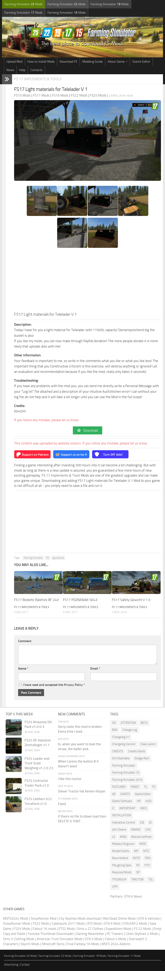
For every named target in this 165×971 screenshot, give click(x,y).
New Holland (120, 858)
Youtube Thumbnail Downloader (51, 934)
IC (113, 808)
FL (145, 787)
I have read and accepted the (54, 685)
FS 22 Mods (142, 929)
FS (47, 557)
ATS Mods (94, 923)
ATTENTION (128, 723)
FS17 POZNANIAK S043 (80, 600)
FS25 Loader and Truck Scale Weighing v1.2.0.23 (39, 763)
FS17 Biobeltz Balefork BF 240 (36, 600)
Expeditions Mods (118, 929)
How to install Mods (41, 61)
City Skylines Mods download (80, 918)
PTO (147, 865)
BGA (115, 730)
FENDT (135, 787)
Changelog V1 (120, 737)
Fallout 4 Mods (115, 939)
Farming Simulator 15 (125, 772)
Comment (24, 641)
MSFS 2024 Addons (116, 944)
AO (114, 723)
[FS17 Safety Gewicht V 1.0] (136, 582)
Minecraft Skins (53, 944)
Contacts (36, 70)
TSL (150, 879)
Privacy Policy (73, 685)
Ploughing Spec (121, 865)
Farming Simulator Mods (23, 4)
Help (22, 70)
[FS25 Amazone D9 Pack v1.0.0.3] (14, 727)
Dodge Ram (141, 758)
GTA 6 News (133, 896)
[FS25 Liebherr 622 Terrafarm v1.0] (14, 804)
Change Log (129, 730)
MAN (123, 837)
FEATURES (119, 787)
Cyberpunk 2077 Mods (68, 923)
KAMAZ (135, 829)
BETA (144, 723)
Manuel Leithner (141, 837)
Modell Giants (120, 851)
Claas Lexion (148, 744)
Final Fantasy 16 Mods (83, 944)
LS (113, 837)
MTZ (146, 851)
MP (136, 851)
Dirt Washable (121, 758)
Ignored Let (58, 557)
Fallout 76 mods (44, 929)
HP (139, 801)
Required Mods (121, 872)
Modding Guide (92, 61)
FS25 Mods (22, 929)
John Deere (119, 829)
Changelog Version (124, 744)
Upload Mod (14, 61)
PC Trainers (115, 934)
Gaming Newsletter (90, 934)
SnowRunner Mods (16, 923)
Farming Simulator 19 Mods (89, 956)
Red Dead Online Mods (119, 918)
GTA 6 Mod (112, 923)
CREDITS (117, 751)
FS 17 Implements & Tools (37, 79)
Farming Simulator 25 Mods (20, 956)
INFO (143, 808)
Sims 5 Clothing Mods (18, 939)
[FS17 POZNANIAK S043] (87, 582)
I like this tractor (69, 779)
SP (138, 872)
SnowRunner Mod (43, 918)
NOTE (136, 858)
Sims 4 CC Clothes (90, 929)
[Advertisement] (87, 281)
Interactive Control (123, 822)
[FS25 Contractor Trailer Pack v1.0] (14, 786)
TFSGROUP (119, 879)
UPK (115, 886)
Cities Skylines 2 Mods (142, 934)
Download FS (68, 61)
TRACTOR (137, 879)
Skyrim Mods (30, 944)
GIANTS (125, 794)
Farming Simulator (33, 557)
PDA (148, 858)
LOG (148, 829)
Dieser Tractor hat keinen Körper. (82, 791)
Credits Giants (136, 751)
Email (95, 668)
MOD (142, 844)
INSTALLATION (121, 815)
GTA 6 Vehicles (149, 918)
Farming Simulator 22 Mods (55, 956)
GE (114, 794)
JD (150, 822)
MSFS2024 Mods (15, 918)
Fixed (62, 804)
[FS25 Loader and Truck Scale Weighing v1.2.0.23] (14, 764)
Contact (25, 964)
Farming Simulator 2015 (127, 780)
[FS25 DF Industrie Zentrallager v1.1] (14, 746)
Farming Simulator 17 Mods (124, 956)
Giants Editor (141, 61)
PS (138, 865)
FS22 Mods (41, 923)
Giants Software (122, 801)
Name (23, 668)
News (10, 70)
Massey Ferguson (123, 844)
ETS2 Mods (67, 929)
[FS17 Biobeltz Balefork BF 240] (38, 582)
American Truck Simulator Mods (59, 939)
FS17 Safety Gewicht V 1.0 (131, 600)
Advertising (11, 964)
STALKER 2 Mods (134, 923)
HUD (148, 801)
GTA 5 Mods (93, 939)
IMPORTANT (127, 808)
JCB (142, 822)
